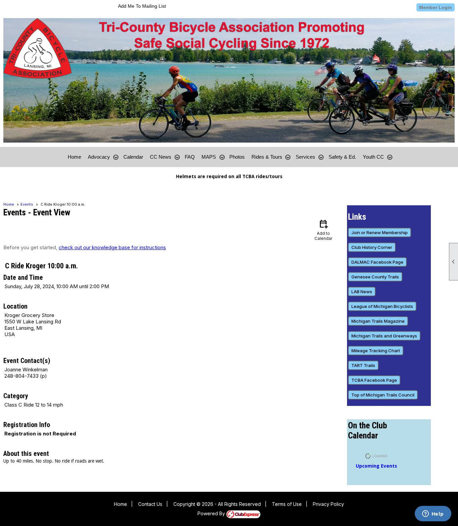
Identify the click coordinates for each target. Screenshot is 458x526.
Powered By (211, 513)
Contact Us (150, 504)
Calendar (133, 157)
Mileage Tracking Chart (375, 350)
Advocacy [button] (99, 157)
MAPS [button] (209, 157)
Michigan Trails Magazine (378, 321)
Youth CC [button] (373, 157)
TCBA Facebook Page (374, 380)
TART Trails (363, 365)
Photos (237, 157)
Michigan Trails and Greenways (384, 335)
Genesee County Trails (375, 276)
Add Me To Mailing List (142, 6)
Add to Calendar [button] (323, 229)
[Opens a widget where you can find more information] (432, 514)
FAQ (190, 157)
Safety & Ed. (342, 157)
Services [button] (305, 157)
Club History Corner (371, 247)
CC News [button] (160, 157)
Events (26, 204)
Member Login (435, 7)
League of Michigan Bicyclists (382, 306)
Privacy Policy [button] (328, 504)
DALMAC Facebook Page (377, 262)
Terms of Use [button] (287, 504)
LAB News (361, 291)
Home (74, 157)
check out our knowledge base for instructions (112, 247)
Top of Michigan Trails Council (382, 395)
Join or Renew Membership (379, 232)
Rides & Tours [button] (266, 157)
